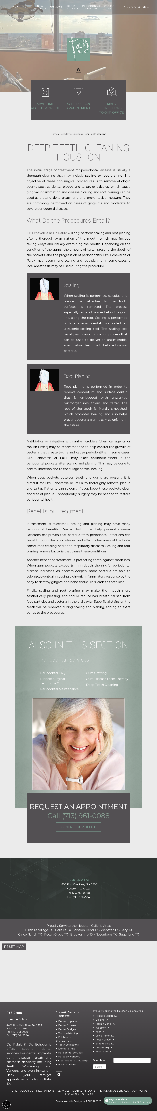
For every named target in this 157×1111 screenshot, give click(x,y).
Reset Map (14, 947)
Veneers (12, 1070)
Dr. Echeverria (37, 233)
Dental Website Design (69, 1101)
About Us (26, 1090)
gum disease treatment (28, 1057)
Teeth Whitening (22, 1066)
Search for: (99, 1060)
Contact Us (139, 1090)
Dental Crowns (67, 1025)
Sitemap (87, 1094)
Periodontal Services (71, 134)
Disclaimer (71, 1094)
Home (14, 7)
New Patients (45, 1090)
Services (56, 7)
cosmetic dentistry (21, 1062)
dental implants (39, 1053)
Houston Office (78, 880)
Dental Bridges (67, 1029)
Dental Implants (67, 1021)
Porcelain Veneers (69, 1056)
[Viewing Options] (6, 1104)
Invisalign (43, 1070)
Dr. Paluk (60, 233)
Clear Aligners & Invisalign (73, 1060)
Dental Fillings (66, 1048)
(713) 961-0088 (81, 892)
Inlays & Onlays (67, 1064)
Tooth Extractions (68, 1044)
